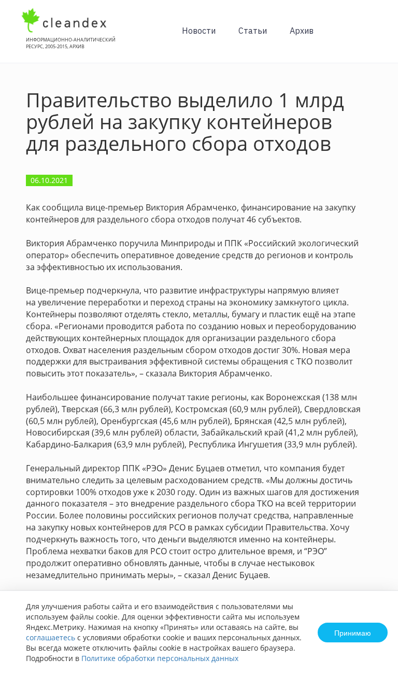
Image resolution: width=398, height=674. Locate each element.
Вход (374, 37)
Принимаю (352, 632)
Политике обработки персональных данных (159, 658)
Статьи (252, 30)
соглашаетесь (50, 637)
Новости (199, 30)
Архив (302, 30)
